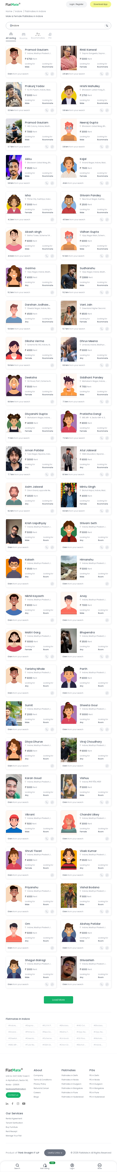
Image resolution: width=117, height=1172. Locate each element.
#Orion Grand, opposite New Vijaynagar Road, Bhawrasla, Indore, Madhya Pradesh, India (66, 1044)
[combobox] (58, 25)
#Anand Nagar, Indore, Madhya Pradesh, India (14, 1032)
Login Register (76, 4)
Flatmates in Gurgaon (71, 1084)
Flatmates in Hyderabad (72, 1097)
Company (38, 1075)
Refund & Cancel (41, 1088)
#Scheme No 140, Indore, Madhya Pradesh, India (49, 1038)
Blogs (36, 1097)
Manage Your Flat (13, 1136)
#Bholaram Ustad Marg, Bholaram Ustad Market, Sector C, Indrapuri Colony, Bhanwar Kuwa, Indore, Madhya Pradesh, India (100, 1025)
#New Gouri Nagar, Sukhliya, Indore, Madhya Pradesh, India (49, 1032)
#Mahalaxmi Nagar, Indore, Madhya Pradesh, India (100, 1038)
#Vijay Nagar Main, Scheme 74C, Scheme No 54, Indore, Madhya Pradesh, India (83, 1032)
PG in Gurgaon (96, 1084)
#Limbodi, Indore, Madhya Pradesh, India (66, 1038)
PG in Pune (94, 1092)
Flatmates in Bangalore (72, 1088)
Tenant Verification (14, 1123)
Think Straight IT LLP (28, 1152)
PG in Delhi (94, 1075)
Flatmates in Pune (70, 1092)
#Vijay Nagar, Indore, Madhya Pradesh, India (100, 1032)
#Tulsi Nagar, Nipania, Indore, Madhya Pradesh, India (31, 1044)
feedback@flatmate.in (16, 1089)
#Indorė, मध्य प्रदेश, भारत (100, 1044)
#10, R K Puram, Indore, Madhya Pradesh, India (49, 1025)
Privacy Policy (40, 1084)
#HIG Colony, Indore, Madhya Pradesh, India (83, 1025)
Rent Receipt (11, 1131)
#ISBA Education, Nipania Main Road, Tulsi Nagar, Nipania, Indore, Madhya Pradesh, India (49, 1044)
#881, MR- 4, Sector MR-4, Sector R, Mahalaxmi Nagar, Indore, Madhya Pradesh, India (14, 1044)
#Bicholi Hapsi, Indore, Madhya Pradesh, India (83, 1044)
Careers (37, 1092)
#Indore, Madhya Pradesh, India (14, 1025)
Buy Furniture (12, 1127)
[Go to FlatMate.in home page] (13, 4)
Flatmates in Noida (70, 1080)
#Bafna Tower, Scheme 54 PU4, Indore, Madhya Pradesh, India (66, 1032)
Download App (101, 4)
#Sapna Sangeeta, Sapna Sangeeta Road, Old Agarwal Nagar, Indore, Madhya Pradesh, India (31, 1025)
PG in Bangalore (96, 1088)
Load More (58, 1000)
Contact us (13, 1095)
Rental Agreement (14, 1118)
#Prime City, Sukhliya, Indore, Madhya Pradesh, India (31, 1032)
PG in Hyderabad (97, 1097)
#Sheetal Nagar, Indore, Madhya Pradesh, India (14, 1038)
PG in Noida (94, 1080)
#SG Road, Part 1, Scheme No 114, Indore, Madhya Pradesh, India (83, 1038)
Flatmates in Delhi (70, 1075)
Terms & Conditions (43, 1080)
